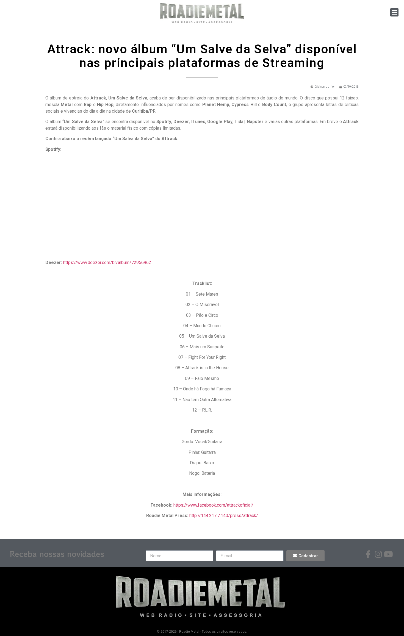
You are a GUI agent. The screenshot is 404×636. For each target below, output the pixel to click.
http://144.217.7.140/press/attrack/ (223, 515)
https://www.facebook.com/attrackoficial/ (213, 505)
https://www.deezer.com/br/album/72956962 (107, 262)
